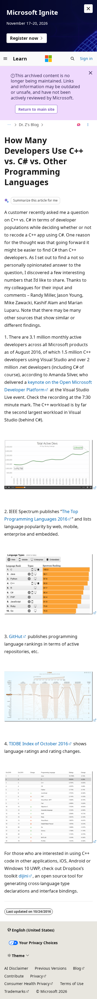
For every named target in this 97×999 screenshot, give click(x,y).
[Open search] (72, 58)
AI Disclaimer (16, 968)
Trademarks (15, 991)
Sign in (86, 58)
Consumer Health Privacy (27, 983)
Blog (77, 968)
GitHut (15, 636)
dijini (23, 876)
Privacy (36, 976)
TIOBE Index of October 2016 (38, 744)
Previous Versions (51, 968)
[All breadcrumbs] (9, 125)
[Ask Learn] (78, 125)
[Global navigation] (5, 58)
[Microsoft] (48, 58)
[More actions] (88, 125)
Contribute (14, 976)
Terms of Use (72, 983)
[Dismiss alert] (88, 8)
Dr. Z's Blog (29, 124)
